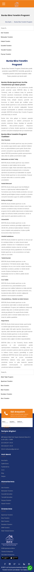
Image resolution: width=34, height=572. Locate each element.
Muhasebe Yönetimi (7, 37)
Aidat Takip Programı (7, 377)
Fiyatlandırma (5, 467)
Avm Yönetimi (5, 398)
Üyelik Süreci (5, 463)
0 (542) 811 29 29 (8, 442)
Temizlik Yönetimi (6, 50)
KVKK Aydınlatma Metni (8, 548)
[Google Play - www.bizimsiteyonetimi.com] (5, 558)
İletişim (3, 476)
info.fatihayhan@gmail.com (11, 449)
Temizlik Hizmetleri (6, 497)
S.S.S (2, 470)
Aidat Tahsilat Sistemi (7, 531)
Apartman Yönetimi (6, 381)
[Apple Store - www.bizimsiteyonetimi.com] (14, 558)
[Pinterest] (29, 564)
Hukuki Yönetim (5, 41)
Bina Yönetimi (5, 385)
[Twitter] (9, 564)
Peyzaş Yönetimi (6, 54)
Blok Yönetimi (5, 390)
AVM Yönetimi (5, 527)
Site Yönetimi (5, 33)
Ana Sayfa (8, 22)
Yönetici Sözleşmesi (7, 551)
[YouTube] (24, 564)
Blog (2, 473)
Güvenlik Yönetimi (6, 45)
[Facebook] (5, 564)
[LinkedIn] (19, 564)
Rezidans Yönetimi (6, 394)
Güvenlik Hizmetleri (6, 494)
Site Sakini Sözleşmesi (7, 554)
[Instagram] (14, 564)
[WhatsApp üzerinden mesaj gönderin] (30, 568)
